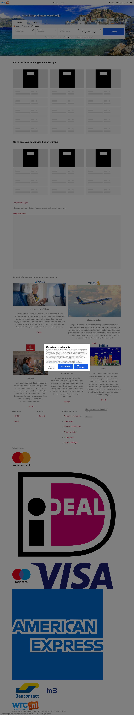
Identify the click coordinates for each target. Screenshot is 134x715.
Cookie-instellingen (51, 367)
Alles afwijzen (65, 367)
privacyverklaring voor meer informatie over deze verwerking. (65, 362)
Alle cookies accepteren (81, 366)
